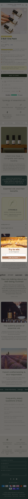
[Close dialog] (26, 238)
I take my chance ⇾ (14, 257)
